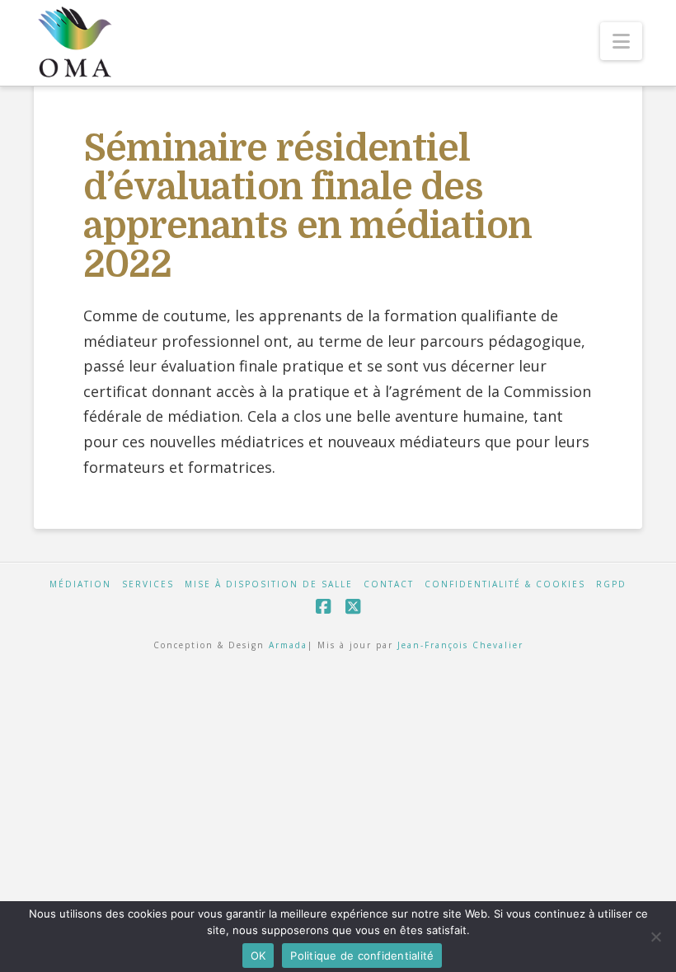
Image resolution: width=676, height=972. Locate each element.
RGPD (611, 584)
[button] (621, 41)
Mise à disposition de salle (269, 584)
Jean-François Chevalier (460, 645)
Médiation (80, 584)
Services (148, 584)
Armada (288, 645)
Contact (389, 584)
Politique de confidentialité (362, 955)
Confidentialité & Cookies (505, 584)
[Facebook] (323, 606)
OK (258, 955)
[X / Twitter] (352, 606)
